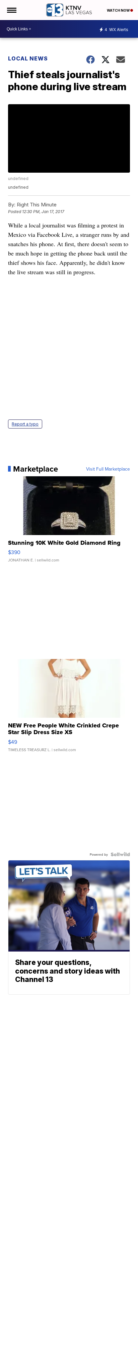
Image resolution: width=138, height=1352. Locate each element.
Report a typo (25, 424)
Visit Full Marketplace (108, 469)
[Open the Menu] (11, 10)
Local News (28, 58)
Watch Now (118, 10)
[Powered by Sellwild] (120, 854)
